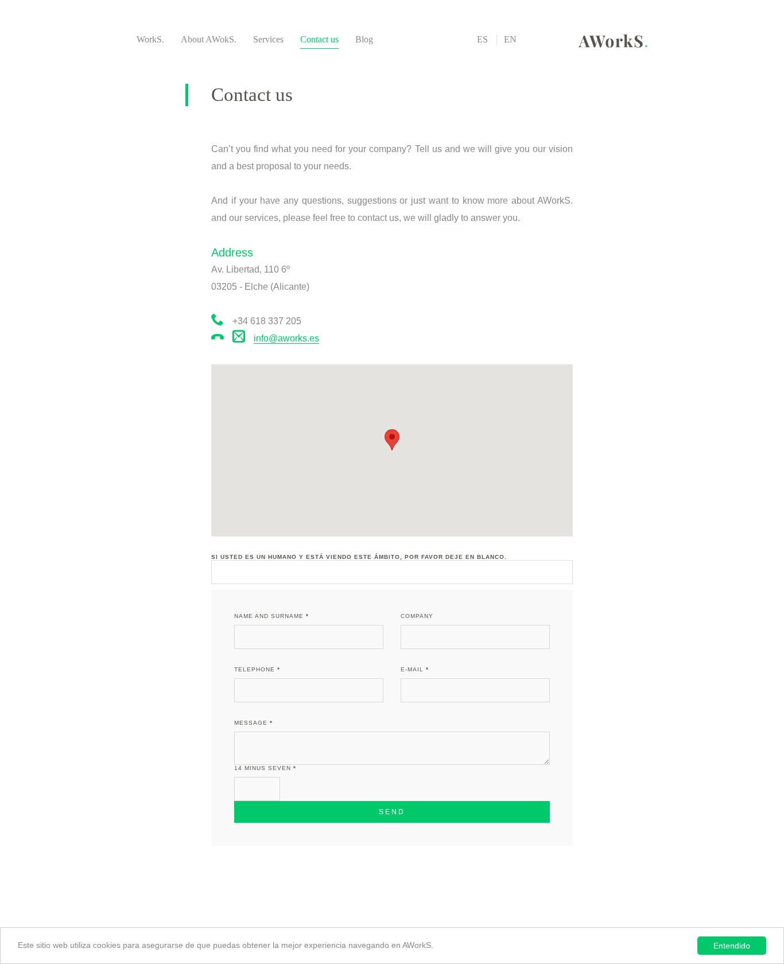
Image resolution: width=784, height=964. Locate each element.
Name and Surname (271, 616)
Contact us (319, 39)
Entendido (731, 945)
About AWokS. (208, 39)
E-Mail (415, 669)
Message (253, 723)
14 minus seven (265, 768)
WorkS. (150, 39)
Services (268, 39)
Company (417, 616)
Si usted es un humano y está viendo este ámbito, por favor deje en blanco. (359, 557)
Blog (364, 39)
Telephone (257, 669)
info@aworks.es (286, 338)
